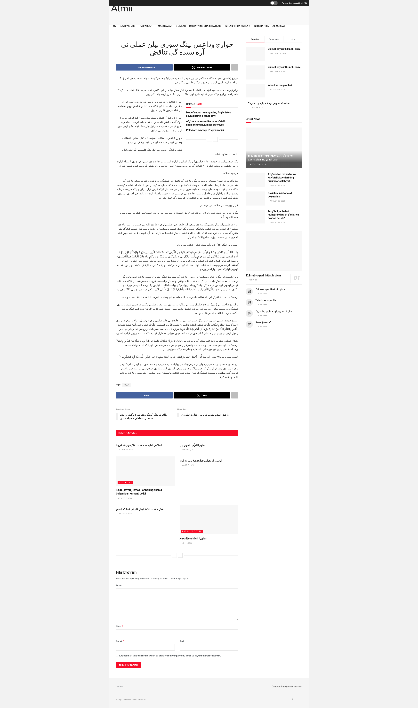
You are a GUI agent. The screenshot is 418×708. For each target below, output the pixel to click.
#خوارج (126, 384)
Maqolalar (165, 25)
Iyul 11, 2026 (186, 543)
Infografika (261, 25)
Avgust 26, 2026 (258, 164)
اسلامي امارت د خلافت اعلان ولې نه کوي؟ (139, 445)
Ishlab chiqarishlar (237, 25)
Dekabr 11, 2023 (124, 514)
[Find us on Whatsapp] (297, 699)
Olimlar (181, 25)
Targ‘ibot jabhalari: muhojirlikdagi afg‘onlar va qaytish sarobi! (283, 215)
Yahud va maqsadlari (280, 85)
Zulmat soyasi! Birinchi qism (284, 67)
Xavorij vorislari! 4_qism (193, 538)
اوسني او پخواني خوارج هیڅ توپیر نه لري (201, 460)
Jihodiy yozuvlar (192, 531)
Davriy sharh (128, 25)
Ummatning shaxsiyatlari (205, 25)
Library (119, 686)
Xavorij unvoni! (263, 322)
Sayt (182, 641)
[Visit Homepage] (121, 11)
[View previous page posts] (209, 139)
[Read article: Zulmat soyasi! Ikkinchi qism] (274, 251)
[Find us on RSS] (301, 699)
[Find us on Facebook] (288, 699)
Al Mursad (279, 25)
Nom (119, 626)
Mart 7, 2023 (187, 465)
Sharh (120, 585)
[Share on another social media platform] (234, 67)
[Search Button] (265, 3)
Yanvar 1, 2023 (188, 450)
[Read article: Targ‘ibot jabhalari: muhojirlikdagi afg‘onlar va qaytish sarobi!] (255, 217)
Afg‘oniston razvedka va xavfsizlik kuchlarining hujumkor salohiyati (282, 178)
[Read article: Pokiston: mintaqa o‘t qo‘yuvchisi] (255, 198)
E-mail (120, 641)
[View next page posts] (215, 139)
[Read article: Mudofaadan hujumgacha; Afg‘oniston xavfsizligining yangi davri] (274, 147)
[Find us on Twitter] (292, 699)
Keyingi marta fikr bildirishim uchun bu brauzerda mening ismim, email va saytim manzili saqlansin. (170, 655)
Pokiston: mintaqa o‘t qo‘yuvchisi (205, 130)
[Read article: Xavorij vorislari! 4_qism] (209, 519)
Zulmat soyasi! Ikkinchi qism (284, 49)
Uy (114, 25)
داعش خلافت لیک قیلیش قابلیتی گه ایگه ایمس (140, 509)
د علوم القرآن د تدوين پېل (193, 445)
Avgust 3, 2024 (124, 498)
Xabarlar (146, 25)
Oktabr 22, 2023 (125, 450)
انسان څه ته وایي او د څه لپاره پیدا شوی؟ (269, 103)
